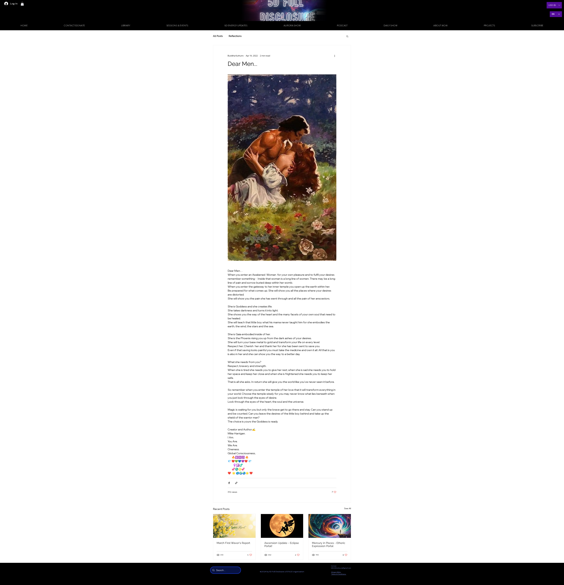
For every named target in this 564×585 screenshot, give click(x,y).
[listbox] (554, 5)
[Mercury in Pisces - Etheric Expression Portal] (329, 526)
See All (347, 508)
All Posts (218, 36)
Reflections (235, 36)
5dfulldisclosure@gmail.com (341, 568)
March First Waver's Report (233, 542)
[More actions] (334, 55)
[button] (22, 4)
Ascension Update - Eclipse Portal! (281, 544)
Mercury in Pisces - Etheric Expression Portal (328, 544)
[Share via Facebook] (229, 483)
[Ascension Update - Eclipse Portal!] (282, 526)
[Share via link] (236, 483)
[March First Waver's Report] (234, 526)
